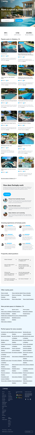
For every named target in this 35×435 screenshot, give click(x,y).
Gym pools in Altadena (17, 360)
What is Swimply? (8, 259)
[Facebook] (25, 399)
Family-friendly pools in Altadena (28, 357)
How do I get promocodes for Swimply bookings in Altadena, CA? (24, 274)
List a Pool (9, 393)
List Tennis (9, 395)
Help (2, 408)
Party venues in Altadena (28, 364)
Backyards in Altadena (28, 311)
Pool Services (4, 404)
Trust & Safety (4, 410)
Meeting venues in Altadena (5, 365)
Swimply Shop (4, 395)
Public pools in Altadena (6, 321)
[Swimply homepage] (17, 1)
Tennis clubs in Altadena (6, 381)
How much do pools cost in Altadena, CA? (24, 260)
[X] (28, 399)
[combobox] (7, 20)
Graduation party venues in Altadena (6, 361)
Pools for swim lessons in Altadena (28, 373)
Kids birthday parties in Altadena (28, 361)
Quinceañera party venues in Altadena (5, 378)
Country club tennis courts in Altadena (16, 349)
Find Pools (19, 20)
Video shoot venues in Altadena (27, 382)
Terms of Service (4, 429)
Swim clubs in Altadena (17, 377)
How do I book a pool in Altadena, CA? (9, 265)
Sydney (9, 420)
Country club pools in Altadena (5, 349)
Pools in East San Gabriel (17, 293)
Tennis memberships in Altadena (17, 382)
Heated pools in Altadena (6, 315)
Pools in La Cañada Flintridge (5, 296)
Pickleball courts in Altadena (16, 312)
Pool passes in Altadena (17, 372)
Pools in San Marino (5, 299)
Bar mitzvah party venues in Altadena (17, 337)
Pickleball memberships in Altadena (28, 369)
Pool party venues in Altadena (5, 373)
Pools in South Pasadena (28, 299)
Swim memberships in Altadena (27, 378)
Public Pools (3, 415)
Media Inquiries (4, 396)
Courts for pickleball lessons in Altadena (27, 349)
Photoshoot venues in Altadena (5, 369)
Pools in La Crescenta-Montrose (17, 296)
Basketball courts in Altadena (16, 318)
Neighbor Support (4, 419)
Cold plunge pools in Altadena (5, 318)
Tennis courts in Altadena (17, 315)
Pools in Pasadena (27, 295)
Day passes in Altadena (17, 352)
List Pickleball (10, 396)
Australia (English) (27, 431)
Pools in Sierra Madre (16, 299)
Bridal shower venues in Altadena (17, 341)
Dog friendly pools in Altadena (5, 357)
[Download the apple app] (19, 395)
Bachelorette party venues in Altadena (27, 333)
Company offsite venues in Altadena (28, 341)
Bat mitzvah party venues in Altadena (28, 337)
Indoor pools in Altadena (6, 311)
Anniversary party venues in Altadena (6, 333)
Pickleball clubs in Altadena (16, 369)
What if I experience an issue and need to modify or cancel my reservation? (24, 266)
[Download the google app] (19, 397)
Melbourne (9, 421)
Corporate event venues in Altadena (17, 345)
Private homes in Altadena (26, 314)
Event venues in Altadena (17, 356)
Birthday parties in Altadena (5, 341)
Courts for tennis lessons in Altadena (6, 353)
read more (7, 60)
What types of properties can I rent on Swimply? (9, 279)
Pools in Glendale (27, 293)
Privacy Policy (9, 429)
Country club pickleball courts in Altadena (28, 345)
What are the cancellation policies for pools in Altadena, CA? (9, 274)
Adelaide (9, 424)
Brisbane (9, 423)
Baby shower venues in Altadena (17, 333)
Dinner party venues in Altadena (28, 353)
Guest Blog (3, 399)
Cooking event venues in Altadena (6, 345)
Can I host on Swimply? (24, 278)
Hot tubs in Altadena (5, 313)
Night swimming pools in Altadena (17, 365)
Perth (9, 426)
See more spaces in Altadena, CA (8, 178)
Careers (3, 393)
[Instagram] (30, 399)
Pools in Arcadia (4, 293)
